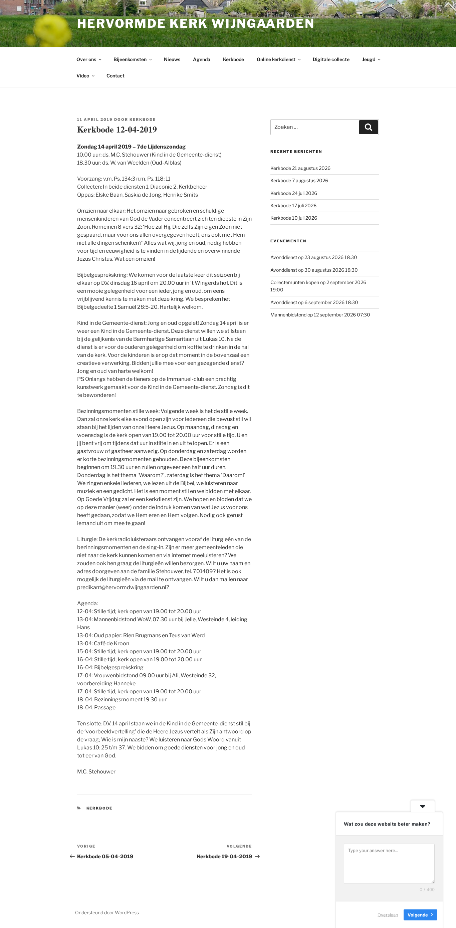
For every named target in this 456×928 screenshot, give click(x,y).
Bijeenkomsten (130, 59)
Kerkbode (233, 59)
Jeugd (368, 59)
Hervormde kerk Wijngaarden (196, 23)
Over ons (86, 59)
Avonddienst (283, 257)
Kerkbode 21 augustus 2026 (300, 168)
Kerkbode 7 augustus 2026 (299, 180)
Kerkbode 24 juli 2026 (293, 193)
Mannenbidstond (288, 314)
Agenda (201, 59)
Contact (115, 75)
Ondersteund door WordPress (107, 912)
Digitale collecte (331, 59)
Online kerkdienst (276, 59)
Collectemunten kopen (294, 282)
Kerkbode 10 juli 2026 (293, 218)
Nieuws (172, 59)
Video (82, 75)
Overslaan (388, 914)
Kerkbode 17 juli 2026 (293, 205)
